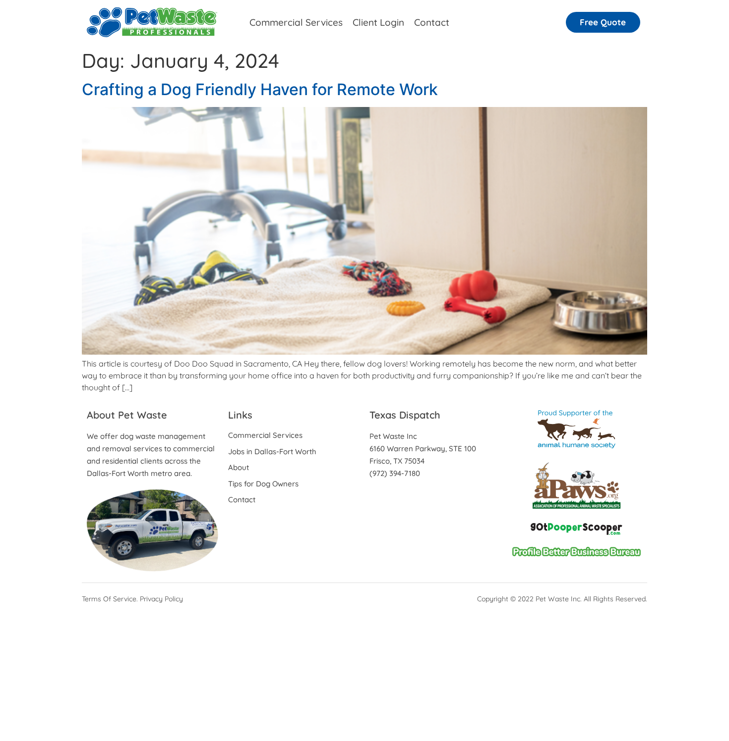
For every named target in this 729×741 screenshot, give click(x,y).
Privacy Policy (161, 598)
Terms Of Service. (110, 598)
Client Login (378, 22)
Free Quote (603, 22)
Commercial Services (296, 22)
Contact (431, 22)
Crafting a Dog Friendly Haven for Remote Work (260, 89)
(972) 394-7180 (394, 473)
